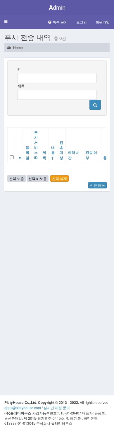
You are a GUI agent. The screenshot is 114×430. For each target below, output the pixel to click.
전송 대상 (61, 150)
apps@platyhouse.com (22, 407)
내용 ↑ (53, 152)
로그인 (81, 21)
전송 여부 (91, 155)
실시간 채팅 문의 (57, 407)
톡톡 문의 (60, 21)
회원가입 (103, 21)
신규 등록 (97, 185)
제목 (21, 85)
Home (17, 47)
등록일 (27, 152)
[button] (6, 21)
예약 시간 (74, 155)
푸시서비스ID (36, 145)
